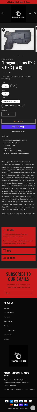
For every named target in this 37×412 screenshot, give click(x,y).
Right (5, 86)
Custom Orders (9, 312)
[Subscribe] (31, 293)
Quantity (4, 110)
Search (6, 308)
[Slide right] (23, 55)
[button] (2, 13)
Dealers (6, 339)
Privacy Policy (8, 321)
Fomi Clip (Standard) (11, 101)
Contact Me (8, 335)
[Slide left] (14, 55)
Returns (6, 326)
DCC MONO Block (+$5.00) (13, 106)
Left (13, 86)
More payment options (18, 131)
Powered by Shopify (24, 408)
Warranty (7, 317)
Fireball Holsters (15, 408)
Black (5, 94)
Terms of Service (9, 330)
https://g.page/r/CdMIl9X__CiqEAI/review (19, 389)
